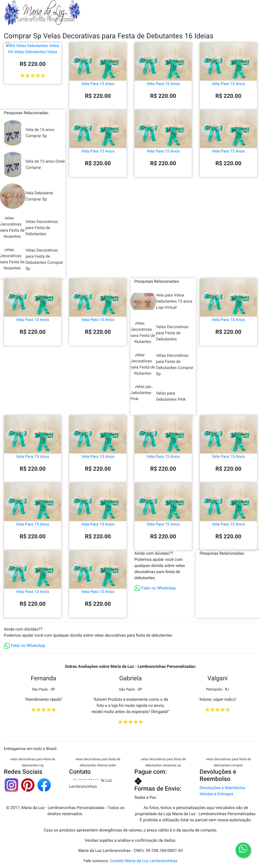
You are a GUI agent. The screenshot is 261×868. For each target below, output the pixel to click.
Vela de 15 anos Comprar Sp (39, 132)
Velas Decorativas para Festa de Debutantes (41, 227)
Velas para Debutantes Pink (171, 396)
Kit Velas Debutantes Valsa (32, 51)
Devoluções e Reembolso (222, 787)
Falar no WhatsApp (158, 588)
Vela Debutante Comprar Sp (39, 196)
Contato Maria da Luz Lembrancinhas (90, 783)
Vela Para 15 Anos (97, 83)
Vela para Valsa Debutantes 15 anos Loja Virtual (174, 301)
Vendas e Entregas (216, 793)
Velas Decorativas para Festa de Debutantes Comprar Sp (44, 259)
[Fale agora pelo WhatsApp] (243, 850)
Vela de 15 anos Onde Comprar (45, 164)
